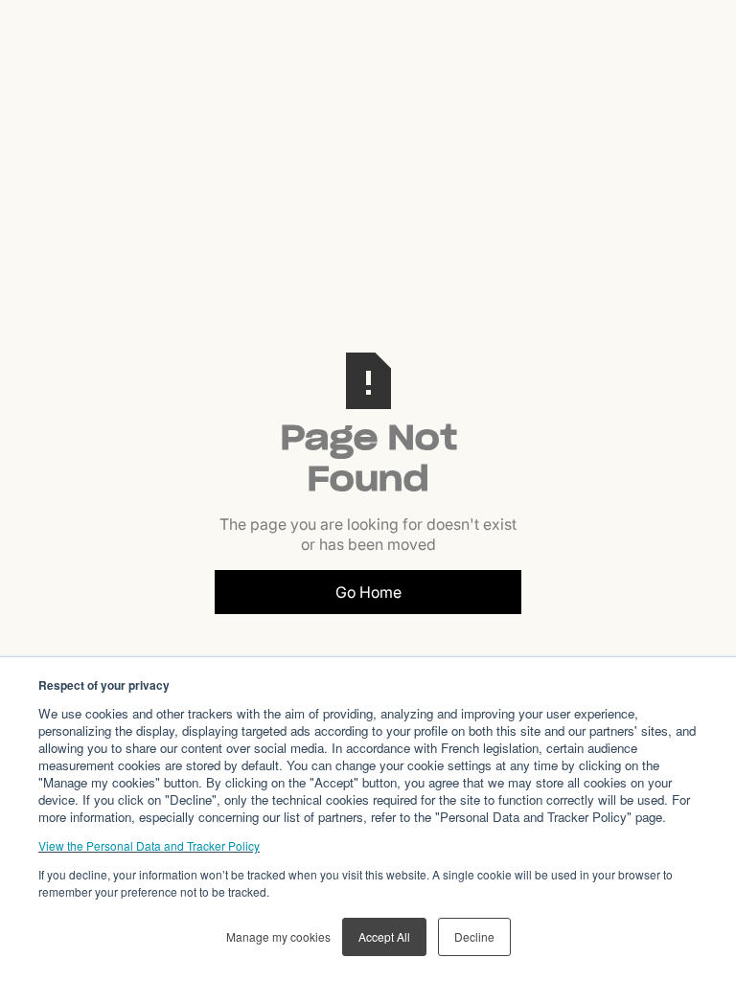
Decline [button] (474, 936)
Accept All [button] (384, 936)
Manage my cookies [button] (278, 936)
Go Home (368, 592)
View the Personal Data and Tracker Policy (149, 845)
